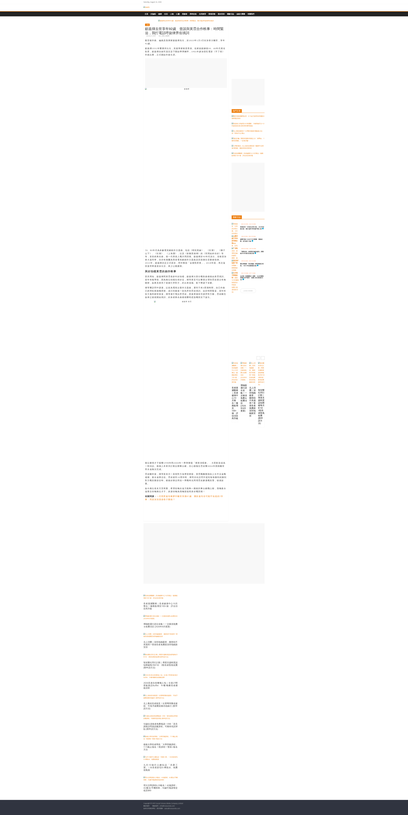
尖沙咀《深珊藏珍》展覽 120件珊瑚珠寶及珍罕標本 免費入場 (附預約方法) (252, 277)
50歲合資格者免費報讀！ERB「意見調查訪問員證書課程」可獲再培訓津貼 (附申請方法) (160, 726)
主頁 (146, 14)
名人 (160, 36)
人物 (172, 14)
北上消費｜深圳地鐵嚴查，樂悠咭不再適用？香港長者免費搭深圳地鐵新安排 (252, 401)
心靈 (178, 14)
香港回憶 (211, 14)
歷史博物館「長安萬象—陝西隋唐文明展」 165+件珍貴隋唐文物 (252, 264)
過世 (163, 36)
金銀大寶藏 (241, 14)
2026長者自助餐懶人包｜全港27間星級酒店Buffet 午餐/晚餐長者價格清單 (160, 685)
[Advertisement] (186, 73)
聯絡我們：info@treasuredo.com (163, 806)
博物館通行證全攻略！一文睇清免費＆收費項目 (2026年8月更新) (244, 398)
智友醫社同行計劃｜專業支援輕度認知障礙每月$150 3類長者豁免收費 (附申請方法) (261, 407)
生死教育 (202, 14)
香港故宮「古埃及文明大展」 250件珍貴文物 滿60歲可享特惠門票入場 (252, 228)
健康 (160, 14)
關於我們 (146, 806)
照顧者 (184, 14)
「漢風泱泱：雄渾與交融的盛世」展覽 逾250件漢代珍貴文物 (252, 252)
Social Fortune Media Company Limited (169, 803)
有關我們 (251, 14)
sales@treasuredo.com (172, 808)
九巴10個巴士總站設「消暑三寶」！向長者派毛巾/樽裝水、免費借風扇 (160, 767)
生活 (166, 14)
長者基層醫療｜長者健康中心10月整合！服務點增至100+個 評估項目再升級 (235, 403)
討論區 (153, 14)
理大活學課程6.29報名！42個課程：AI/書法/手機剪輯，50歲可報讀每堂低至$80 (160, 788)
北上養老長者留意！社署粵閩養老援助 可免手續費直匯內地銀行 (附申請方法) (160, 706)
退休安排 (221, 14)
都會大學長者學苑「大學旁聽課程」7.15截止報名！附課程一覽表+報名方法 (160, 747)
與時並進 (193, 14)
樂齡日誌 (230, 14)
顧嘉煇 (167, 36)
